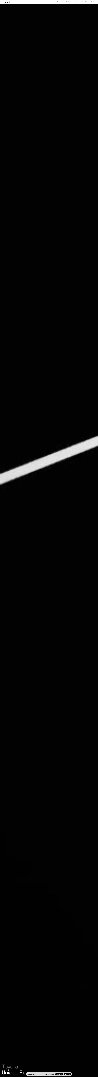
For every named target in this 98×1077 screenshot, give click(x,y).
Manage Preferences (49, 1074)
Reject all (67, 1074)
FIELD (6, 2)
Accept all (59, 1074)
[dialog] (49, 1074)
